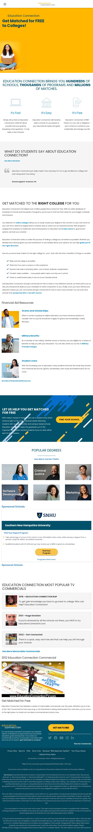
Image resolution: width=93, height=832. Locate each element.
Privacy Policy (12, 751)
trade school (67, 229)
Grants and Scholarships (35, 310)
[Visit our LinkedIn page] (72, 737)
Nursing (8, 472)
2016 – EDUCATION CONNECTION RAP (38, 596)
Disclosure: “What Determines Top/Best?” (56, 751)
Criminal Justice (40, 472)
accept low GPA (19, 293)
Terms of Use (36, 751)
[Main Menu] (5, 4)
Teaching (72, 472)
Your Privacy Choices (78, 751)
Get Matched (61, 727)
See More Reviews (12, 161)
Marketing (73, 492)
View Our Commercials (82, 743)
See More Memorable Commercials (21, 651)
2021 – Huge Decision (30, 615)
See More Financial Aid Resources (16, 381)
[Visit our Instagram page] (67, 737)
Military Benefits (30, 335)
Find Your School (69, 419)
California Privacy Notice (47, 754)
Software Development (12, 492)
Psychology (42, 492)
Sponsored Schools (13, 506)
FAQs (28, 751)
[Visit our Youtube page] (61, 737)
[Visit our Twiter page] (50, 737)
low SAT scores (34, 293)
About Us (22, 751)
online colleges (22, 223)
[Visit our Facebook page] (55, 737)
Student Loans (29, 360)
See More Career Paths (46, 459)
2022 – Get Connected (30, 634)
